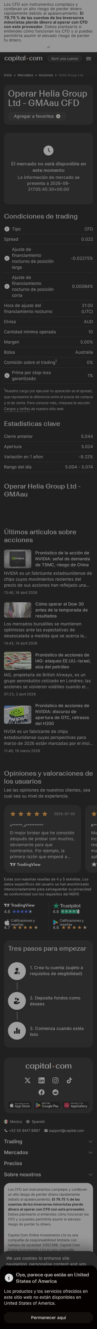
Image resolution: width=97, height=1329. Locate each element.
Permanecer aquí (48, 1317)
